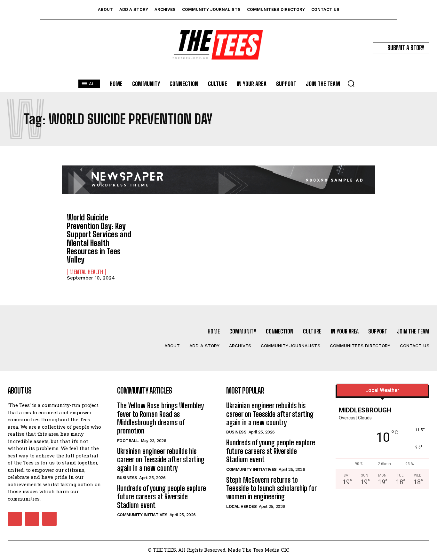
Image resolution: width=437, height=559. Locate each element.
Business (127, 477)
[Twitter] (49, 519)
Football (128, 440)
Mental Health (86, 272)
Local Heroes (241, 506)
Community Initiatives (142, 514)
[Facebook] (15, 519)
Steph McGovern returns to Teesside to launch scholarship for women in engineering (271, 488)
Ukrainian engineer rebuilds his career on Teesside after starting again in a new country (160, 459)
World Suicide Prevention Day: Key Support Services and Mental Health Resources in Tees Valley (99, 238)
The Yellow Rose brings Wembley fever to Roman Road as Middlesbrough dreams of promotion (160, 418)
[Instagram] (32, 519)
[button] (351, 83)
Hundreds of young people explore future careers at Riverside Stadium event (161, 496)
